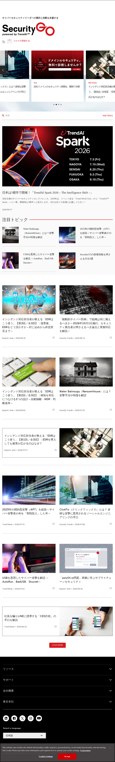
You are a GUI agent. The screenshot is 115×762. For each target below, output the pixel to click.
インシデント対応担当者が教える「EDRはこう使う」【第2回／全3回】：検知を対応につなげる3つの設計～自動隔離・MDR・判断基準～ (29, 397)
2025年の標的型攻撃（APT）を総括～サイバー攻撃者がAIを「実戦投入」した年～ (95, 233)
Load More (57, 645)
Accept (67, 756)
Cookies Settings (46, 756)
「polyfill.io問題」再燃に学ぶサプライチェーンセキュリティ (85, 579)
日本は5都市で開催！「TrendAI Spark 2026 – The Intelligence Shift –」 (47, 192)
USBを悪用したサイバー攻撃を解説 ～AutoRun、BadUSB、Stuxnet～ (39, 258)
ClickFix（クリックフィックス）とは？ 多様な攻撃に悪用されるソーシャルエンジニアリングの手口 (85, 513)
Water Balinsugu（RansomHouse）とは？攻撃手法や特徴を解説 (38, 233)
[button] (3, 70)
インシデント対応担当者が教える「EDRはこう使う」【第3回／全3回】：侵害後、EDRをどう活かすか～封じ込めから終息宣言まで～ (27, 325)
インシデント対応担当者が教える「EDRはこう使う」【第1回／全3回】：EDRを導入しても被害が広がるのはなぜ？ (30, 439)
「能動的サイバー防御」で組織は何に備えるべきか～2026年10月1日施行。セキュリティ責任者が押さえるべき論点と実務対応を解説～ (85, 325)
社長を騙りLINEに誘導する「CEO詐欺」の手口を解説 (30, 618)
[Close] (110, 748)
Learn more (85, 750)
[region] (57, 752)
